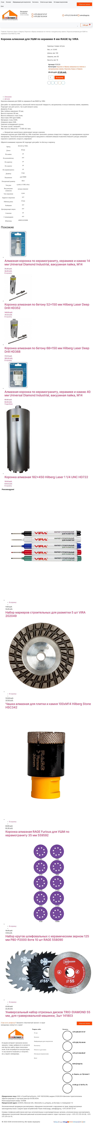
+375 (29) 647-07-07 (40, 14)
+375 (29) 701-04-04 (40, 16)
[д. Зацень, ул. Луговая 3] (67, 1078)
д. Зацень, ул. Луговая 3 (80, 1074)
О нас (2, 2)
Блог (2, 6)
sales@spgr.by (84, 15)
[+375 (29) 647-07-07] (32, 14)
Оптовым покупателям (60, 2)
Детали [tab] (7, 99)
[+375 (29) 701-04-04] (32, 16)
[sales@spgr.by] (78, 15)
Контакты (35, 2)
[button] (65, 77)
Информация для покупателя (22, 2)
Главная (3, 31)
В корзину (59, 77)
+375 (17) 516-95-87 (71, 15)
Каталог (8, 2)
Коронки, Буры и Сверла (15, 31)
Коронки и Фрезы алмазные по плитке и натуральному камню (45, 31)
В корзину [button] (8, 273)
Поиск (41, 25)
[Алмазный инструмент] (10, 15)
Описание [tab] (8, 97)
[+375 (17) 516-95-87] (63, 15)
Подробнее (9, 404)
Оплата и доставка (46, 2)
